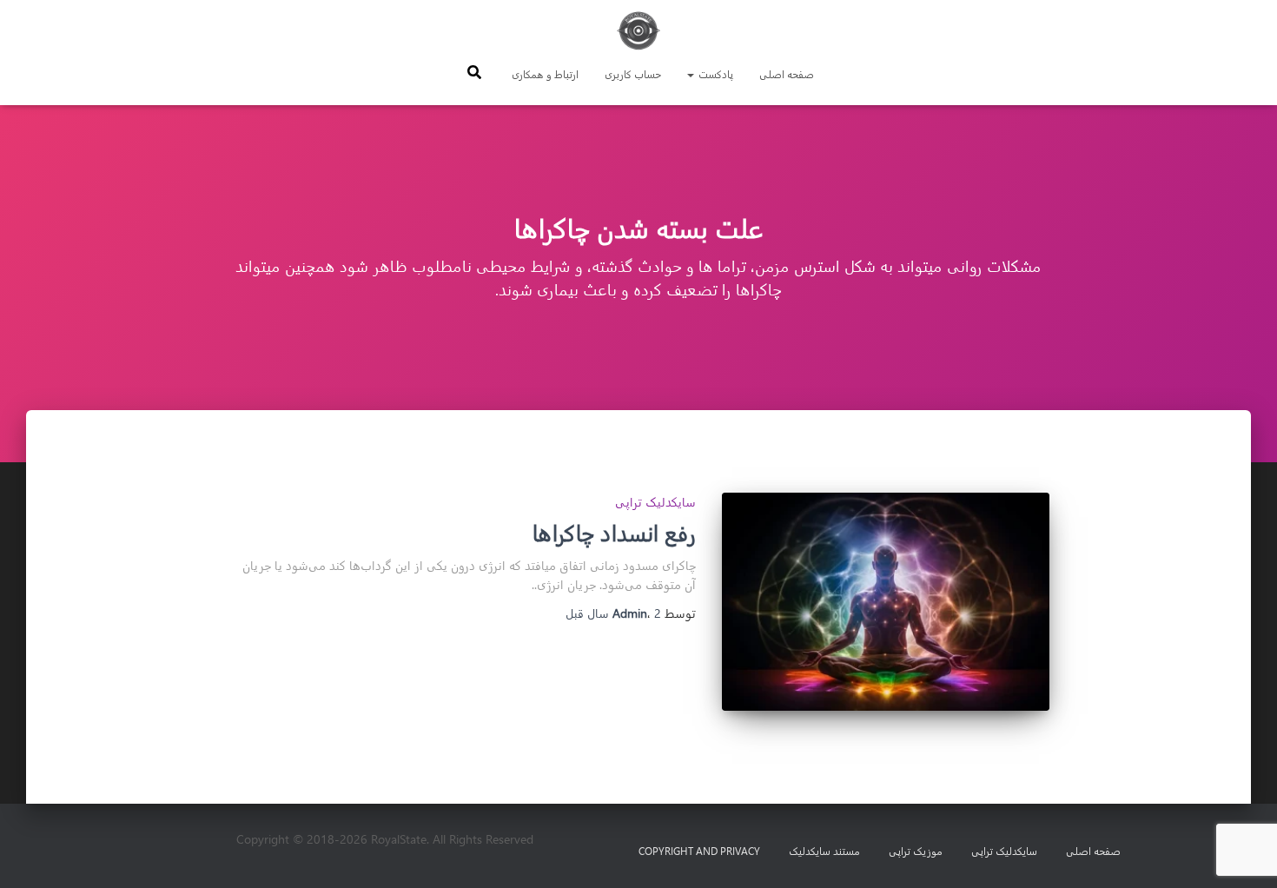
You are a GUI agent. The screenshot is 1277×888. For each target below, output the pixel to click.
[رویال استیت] (638, 30)
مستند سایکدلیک (824, 851)
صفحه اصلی (786, 74)
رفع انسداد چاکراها (614, 532)
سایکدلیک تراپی (655, 502)
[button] (691, 74)
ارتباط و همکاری (545, 74)
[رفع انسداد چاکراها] (885, 602)
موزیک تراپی (916, 851)
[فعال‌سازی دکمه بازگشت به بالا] (34, 853)
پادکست (714, 74)
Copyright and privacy (699, 851)
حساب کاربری (633, 74)
